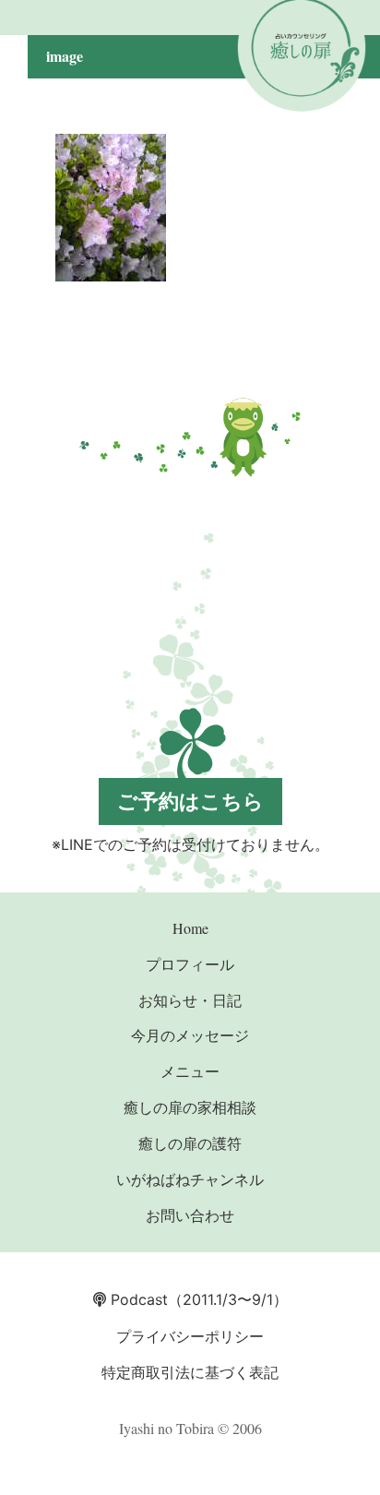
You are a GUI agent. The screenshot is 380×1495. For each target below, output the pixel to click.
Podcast (137, 1299)
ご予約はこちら (190, 801)
